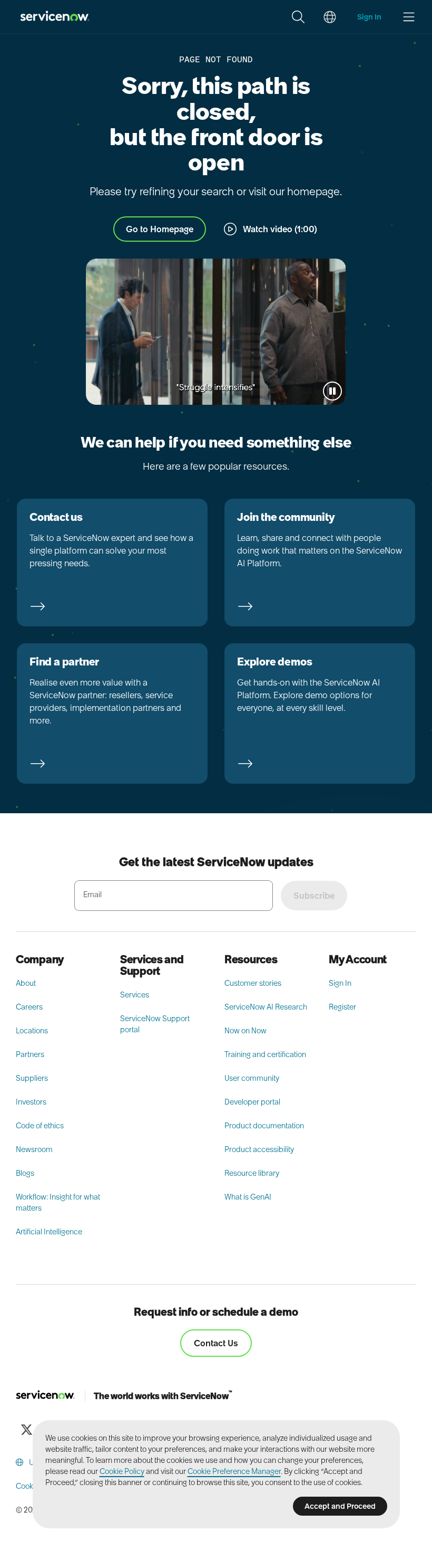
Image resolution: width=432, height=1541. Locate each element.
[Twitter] (26, 1429)
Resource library (251, 1173)
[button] (298, 16)
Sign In (340, 983)
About (26, 983)
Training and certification (265, 1054)
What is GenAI (247, 1197)
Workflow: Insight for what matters (58, 1202)
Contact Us (216, 1343)
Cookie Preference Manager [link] (234, 1471)
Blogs (25, 1173)
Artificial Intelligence (49, 1231)
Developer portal (252, 1102)
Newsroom (34, 1149)
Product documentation (264, 1125)
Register (342, 1007)
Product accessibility (259, 1149)
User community (251, 1078)
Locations (32, 1030)
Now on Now (245, 1030)
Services (134, 995)
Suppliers (32, 1078)
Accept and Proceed (340, 1506)
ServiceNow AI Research (265, 1007)
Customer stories (252, 983)
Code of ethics (40, 1125)
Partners (30, 1054)
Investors (31, 1102)
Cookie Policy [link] (122, 1471)
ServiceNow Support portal (155, 1024)
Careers (29, 1007)
